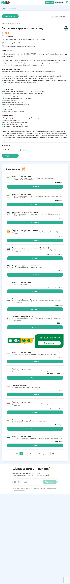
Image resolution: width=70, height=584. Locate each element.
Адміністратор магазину (21, 176)
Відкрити (25, 150)
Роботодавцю (59, 2)
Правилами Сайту (19, 490)
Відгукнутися (10, 16)
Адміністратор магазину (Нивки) (25, 230)
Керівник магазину (19, 385)
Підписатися (49, 482)
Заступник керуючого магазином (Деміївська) (30, 248)
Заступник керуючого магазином (25, 212)
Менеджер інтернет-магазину (24, 317)
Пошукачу (49, 2)
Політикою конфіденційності (49, 488)
